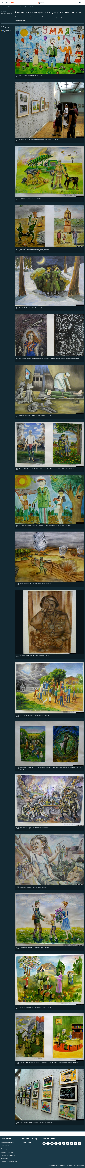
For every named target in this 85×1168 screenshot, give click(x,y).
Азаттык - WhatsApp (7, 1152)
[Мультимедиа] (79, 3)
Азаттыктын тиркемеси (8, 1155)
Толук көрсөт (19, 21)
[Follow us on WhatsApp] (71, 1143)
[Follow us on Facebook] (44, 1143)
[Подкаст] (79, 1143)
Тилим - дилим (26, 1142)
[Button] (5, 27)
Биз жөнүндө (5, 1146)
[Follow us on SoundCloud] (63, 1143)
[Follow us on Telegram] (55, 1143)
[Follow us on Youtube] (52, 1143)
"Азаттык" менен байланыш (9, 1161)
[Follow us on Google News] (59, 1143)
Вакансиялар (5, 1158)
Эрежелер (4, 1149)
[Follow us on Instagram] (67, 1143)
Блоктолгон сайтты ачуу (8, 1142)
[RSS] (75, 1143)
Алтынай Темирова (6, 13)
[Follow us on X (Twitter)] (48, 1143)
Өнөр (12, 3)
